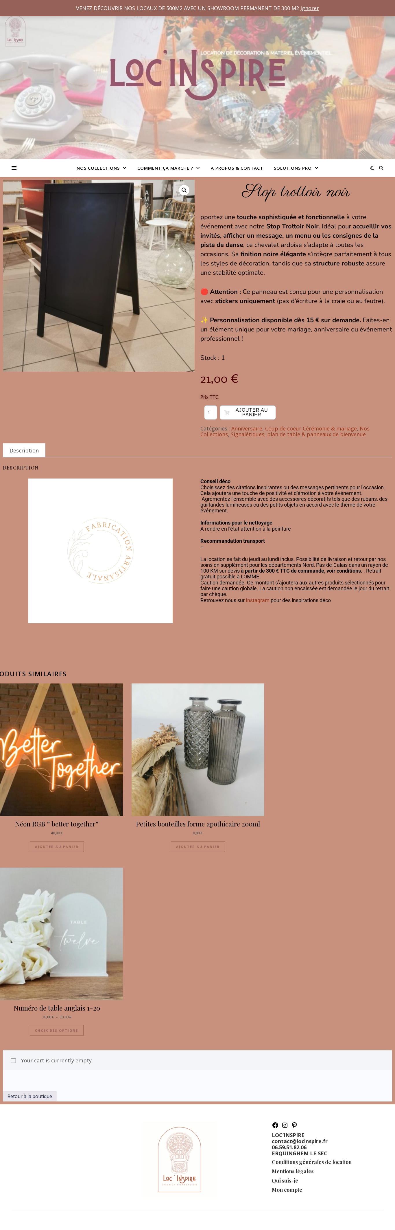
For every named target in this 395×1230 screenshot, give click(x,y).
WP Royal (52, 1219)
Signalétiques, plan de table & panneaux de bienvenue (298, 434)
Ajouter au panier (252, 412)
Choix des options (56, 1030)
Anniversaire (246, 428)
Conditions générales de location (312, 1161)
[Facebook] (275, 1126)
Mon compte (287, 1189)
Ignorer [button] (309, 8)
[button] (184, 190)
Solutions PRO (293, 168)
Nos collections (98, 168)
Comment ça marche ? (165, 168)
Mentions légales (292, 1171)
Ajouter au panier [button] (57, 846)
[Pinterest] (294, 1126)
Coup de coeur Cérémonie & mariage (311, 428)
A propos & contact (237, 168)
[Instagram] (284, 1126)
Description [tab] (24, 450)
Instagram (258, 600)
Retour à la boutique (30, 1096)
